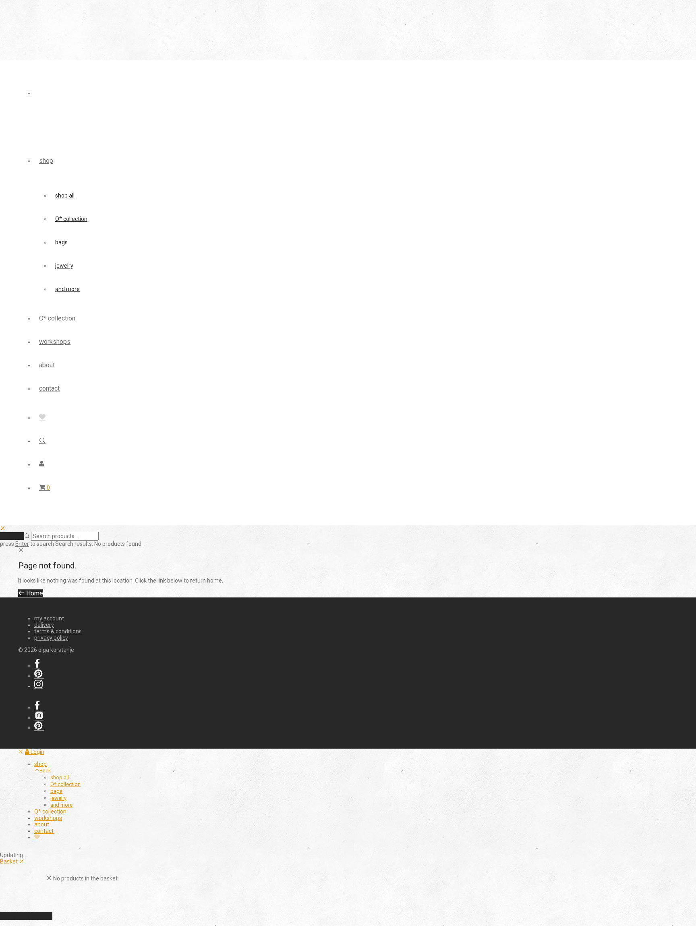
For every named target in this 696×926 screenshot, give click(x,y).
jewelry (64, 265)
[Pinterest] (39, 675)
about (47, 365)
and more (67, 289)
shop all (65, 195)
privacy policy (51, 638)
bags (61, 242)
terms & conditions (58, 631)
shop (46, 160)
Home (34, 593)
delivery (44, 625)
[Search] (42, 441)
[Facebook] (37, 665)
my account (49, 618)
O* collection (71, 219)
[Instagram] (38, 686)
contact (49, 388)
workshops (54, 341)
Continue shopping (26, 916)
